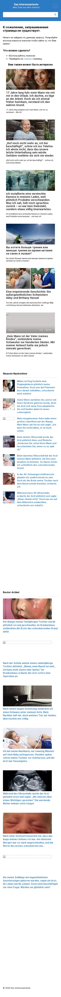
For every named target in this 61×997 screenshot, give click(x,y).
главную (28, 58)
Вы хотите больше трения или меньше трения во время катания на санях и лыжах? (29, 250)
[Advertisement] (30, 549)
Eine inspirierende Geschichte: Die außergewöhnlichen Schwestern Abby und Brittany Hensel (28, 295)
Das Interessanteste (26, 4)
